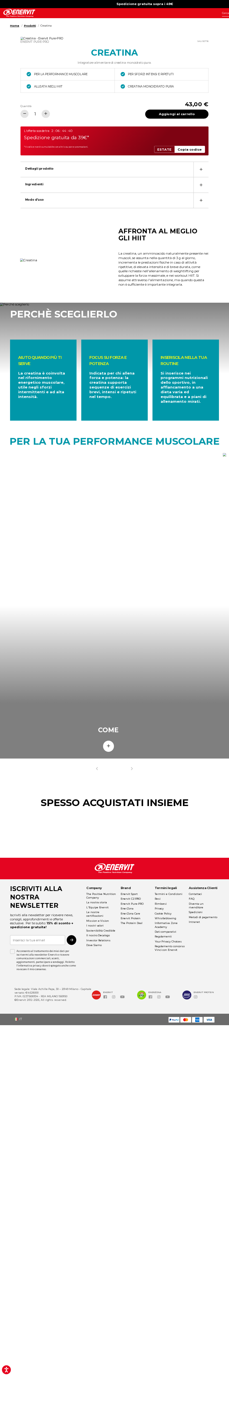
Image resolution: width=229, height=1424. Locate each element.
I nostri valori (95, 925)
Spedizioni (195, 912)
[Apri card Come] (108, 746)
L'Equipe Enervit (97, 907)
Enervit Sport (129, 893)
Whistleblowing (165, 918)
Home (14, 25)
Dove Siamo (93, 945)
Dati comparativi (165, 931)
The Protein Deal (132, 923)
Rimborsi (161, 903)
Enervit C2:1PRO (131, 898)
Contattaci (195, 893)
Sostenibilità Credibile (100, 930)
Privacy (159, 908)
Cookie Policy (163, 913)
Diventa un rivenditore (196, 905)
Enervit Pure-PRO (132, 903)
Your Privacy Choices (168, 941)
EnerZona (127, 908)
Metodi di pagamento (203, 917)
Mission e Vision (97, 920)
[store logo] (19, 13)
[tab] (114, 169)
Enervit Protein (131, 918)
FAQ (191, 898)
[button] (20, 1019)
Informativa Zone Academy (166, 924)
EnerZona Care (130, 913)
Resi (158, 898)
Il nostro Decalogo (97, 935)
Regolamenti (163, 936)
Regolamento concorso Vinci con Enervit (170, 948)
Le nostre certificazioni (94, 914)
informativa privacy (30, 965)
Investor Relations (98, 940)
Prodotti (30, 25)
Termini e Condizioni (168, 893)
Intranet (194, 921)
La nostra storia (96, 902)
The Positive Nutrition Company (101, 895)
